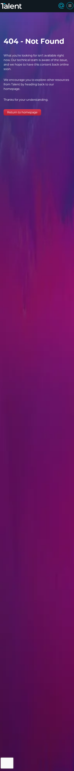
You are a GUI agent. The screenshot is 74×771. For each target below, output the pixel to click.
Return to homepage (22, 112)
